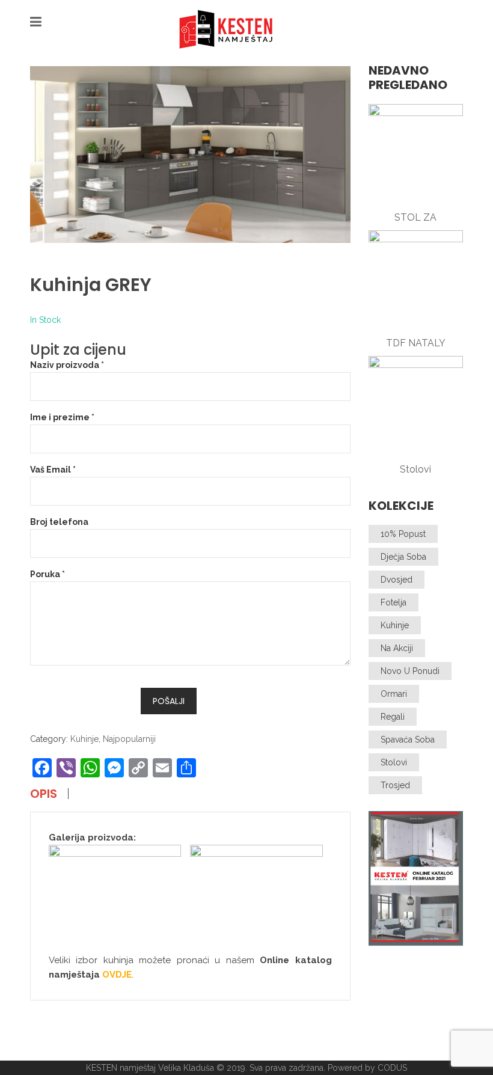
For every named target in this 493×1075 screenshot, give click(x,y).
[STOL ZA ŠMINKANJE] (416, 151)
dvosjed (396, 579)
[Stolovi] (416, 403)
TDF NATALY (416, 343)
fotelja (393, 602)
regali (393, 716)
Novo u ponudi (410, 671)
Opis (43, 793)
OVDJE (117, 974)
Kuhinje (84, 739)
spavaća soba (408, 739)
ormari (394, 694)
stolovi (394, 762)
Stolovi (415, 469)
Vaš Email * (53, 469)
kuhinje (395, 625)
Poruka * (47, 574)
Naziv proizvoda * (67, 365)
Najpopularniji (129, 739)
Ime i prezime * (62, 417)
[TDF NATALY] (416, 277)
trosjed (395, 785)
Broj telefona (59, 522)
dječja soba (403, 557)
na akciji (397, 648)
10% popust (403, 534)
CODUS (392, 1068)
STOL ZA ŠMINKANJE (415, 218)
